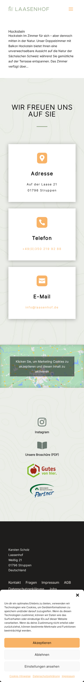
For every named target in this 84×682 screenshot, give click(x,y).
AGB (67, 583)
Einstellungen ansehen (42, 666)
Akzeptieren (42, 643)
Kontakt (14, 583)
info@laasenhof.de (42, 307)
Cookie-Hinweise (20, 676)
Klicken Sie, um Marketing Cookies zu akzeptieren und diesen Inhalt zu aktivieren (42, 366)
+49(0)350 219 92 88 (42, 249)
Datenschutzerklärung (46, 676)
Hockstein (16, 31)
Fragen (31, 583)
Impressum (68, 676)
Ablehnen (42, 655)
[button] (77, 595)
